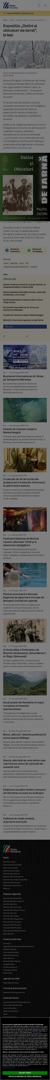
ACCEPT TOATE (25, 1073)
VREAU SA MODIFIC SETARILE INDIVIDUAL (25, 1076)
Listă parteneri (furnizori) (9, 1067)
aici (25, 1043)
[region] (25, 1048)
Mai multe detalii (37, 1032)
